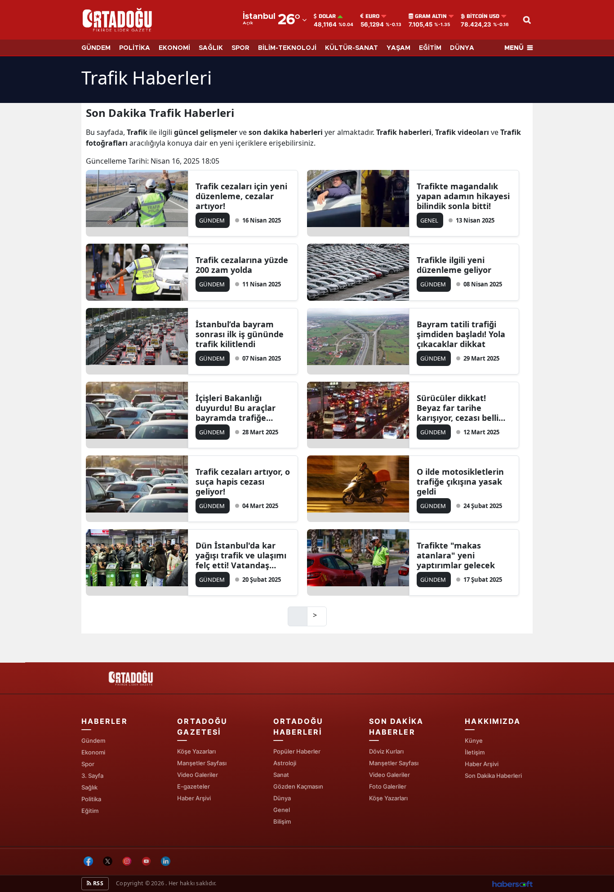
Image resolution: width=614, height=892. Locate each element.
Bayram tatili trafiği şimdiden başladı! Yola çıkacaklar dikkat (461, 334)
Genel (281, 810)
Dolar (327, 16)
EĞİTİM (430, 48)
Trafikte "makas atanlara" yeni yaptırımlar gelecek (456, 555)
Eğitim (89, 810)
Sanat (281, 775)
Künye (474, 740)
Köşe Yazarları (196, 751)
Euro (372, 16)
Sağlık (89, 787)
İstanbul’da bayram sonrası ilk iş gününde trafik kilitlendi (240, 334)
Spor (87, 764)
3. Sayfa (92, 775)
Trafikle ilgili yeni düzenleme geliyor (454, 265)
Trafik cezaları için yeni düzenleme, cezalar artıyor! (241, 196)
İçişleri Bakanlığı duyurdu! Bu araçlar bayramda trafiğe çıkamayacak (236, 408)
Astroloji (284, 763)
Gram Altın (431, 16)
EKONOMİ (174, 48)
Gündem (93, 740)
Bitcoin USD (483, 16)
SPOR (240, 48)
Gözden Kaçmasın (298, 786)
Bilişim (282, 821)
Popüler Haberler (296, 751)
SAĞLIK (211, 48)
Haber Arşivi (194, 798)
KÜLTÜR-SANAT (351, 48)
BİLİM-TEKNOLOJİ (287, 48)
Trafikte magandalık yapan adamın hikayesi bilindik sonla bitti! (463, 196)
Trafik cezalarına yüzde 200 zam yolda (242, 265)
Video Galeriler (197, 775)
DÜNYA (462, 48)
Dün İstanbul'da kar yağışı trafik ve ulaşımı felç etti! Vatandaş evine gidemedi (241, 555)
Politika (91, 799)
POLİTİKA (134, 48)
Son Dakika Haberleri (493, 775)
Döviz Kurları (386, 751)
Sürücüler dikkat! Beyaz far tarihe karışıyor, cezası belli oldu (457, 408)
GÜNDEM (96, 48)
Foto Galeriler (387, 786)
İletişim (475, 752)
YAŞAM (398, 48)
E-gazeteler (193, 786)
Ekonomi (93, 752)
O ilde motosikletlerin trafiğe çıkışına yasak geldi (460, 481)
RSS (97, 883)
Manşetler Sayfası (202, 763)
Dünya (282, 798)
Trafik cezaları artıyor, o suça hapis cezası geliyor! (243, 481)
